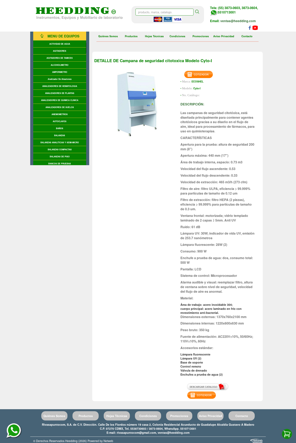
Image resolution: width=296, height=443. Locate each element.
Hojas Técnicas (154, 36)
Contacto (247, 36)
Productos (131, 36)
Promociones (201, 36)
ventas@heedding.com (238, 21)
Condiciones (177, 36)
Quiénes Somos (108, 36)
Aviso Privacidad (223, 36)
